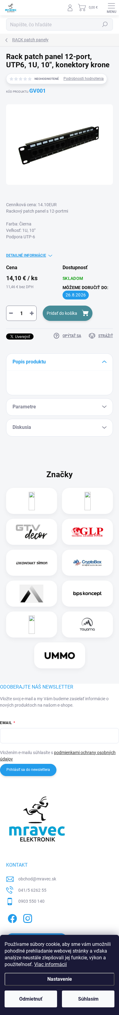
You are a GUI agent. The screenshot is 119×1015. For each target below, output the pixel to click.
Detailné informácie (26, 255)
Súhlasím (88, 999)
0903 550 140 (31, 901)
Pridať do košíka (62, 313)
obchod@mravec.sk (37, 878)
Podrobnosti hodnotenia (83, 78)
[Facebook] (11, 917)
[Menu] (111, 7)
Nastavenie (59, 979)
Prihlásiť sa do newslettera (28, 770)
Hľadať (105, 24)
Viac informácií (50, 964)
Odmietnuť (30, 999)
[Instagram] (26, 917)
